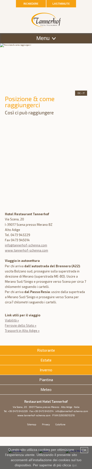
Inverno (46, 370)
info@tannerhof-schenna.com (26, 245)
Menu (43, 38)
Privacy (46, 424)
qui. (75, 465)
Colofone (60, 424)
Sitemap (31, 424)
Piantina (46, 379)
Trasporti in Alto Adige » (22, 331)
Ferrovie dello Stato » (20, 325)
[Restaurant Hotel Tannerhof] (46, 15)
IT (84, 93)
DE (79, 93)
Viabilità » (12, 320)
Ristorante (46, 350)
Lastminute (61, 3)
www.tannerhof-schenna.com (26, 250)
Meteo (46, 389)
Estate (46, 360)
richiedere (31, 3)
